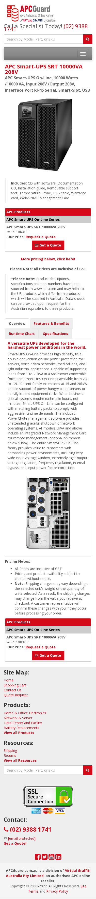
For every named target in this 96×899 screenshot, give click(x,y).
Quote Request (16, 695)
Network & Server (18, 717)
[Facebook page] (38, 858)
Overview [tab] (17, 323)
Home (9, 680)
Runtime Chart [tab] (22, 333)
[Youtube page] (51, 858)
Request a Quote (41, 236)
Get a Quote (49, 245)
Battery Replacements (21, 727)
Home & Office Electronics (25, 713)
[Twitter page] (45, 858)
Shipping (10, 750)
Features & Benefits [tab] (51, 323)
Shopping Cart (15, 685)
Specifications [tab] (55, 333)
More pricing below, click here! (48, 259)
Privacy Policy (57, 891)
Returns (10, 755)
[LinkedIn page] (58, 858)
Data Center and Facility (23, 722)
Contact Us (12, 690)
